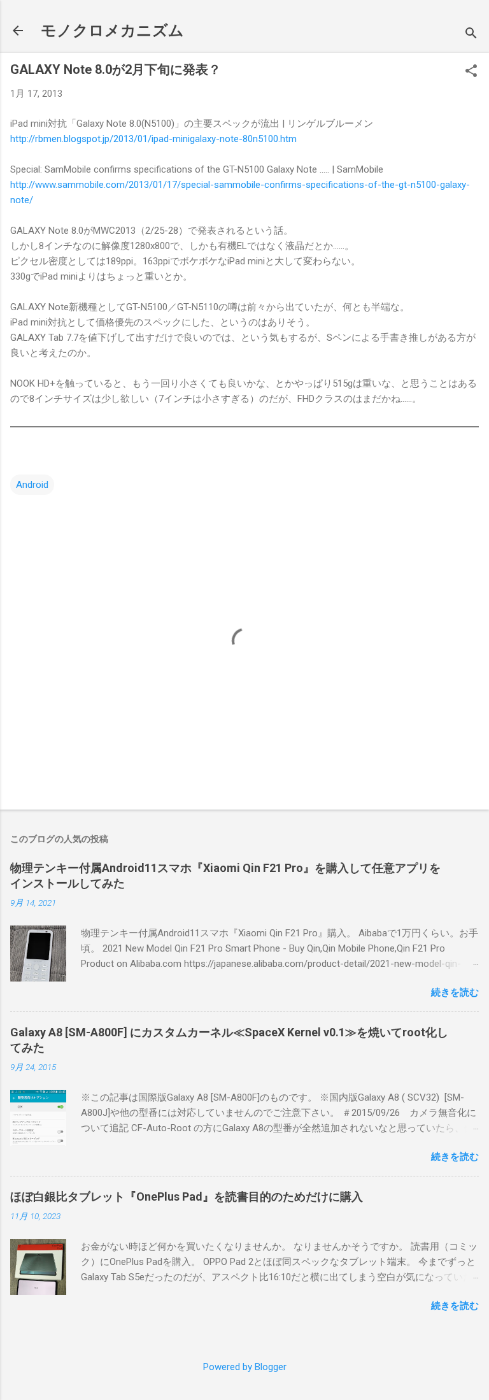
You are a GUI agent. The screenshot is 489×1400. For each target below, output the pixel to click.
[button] (471, 72)
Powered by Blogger (245, 1367)
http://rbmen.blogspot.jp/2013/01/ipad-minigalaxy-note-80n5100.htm (153, 139)
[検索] (471, 34)
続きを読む (455, 992)
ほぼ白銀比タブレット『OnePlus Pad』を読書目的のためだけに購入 (186, 1196)
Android (32, 484)
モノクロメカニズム (112, 30)
